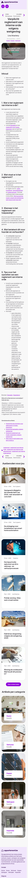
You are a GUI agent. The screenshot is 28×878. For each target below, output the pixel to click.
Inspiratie (10, 830)
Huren (8, 40)
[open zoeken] (3, 6)
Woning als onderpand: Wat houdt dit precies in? (13, 672)
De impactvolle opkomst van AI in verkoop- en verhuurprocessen (11, 565)
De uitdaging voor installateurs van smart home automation (13, 528)
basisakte (13, 125)
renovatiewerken (18, 190)
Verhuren (18, 40)
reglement (6, 447)
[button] (13, 684)
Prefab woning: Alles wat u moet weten (12, 599)
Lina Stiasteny (13, 35)
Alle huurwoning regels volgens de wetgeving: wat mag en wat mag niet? (15, 198)
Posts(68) (9, 747)
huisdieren (9, 190)
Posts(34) (9, 804)
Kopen (13, 40)
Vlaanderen (16, 395)
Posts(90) (9, 718)
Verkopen (10, 802)
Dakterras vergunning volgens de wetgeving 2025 (13, 636)
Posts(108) (9, 832)
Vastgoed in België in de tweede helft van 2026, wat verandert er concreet (13, 493)
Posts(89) (9, 775)
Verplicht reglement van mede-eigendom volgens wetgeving (13, 434)
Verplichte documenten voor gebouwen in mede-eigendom (14, 425)
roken (18, 188)
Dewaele (9, 395)
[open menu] (7, 6)
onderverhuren (12, 192)
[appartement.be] (9, 850)
